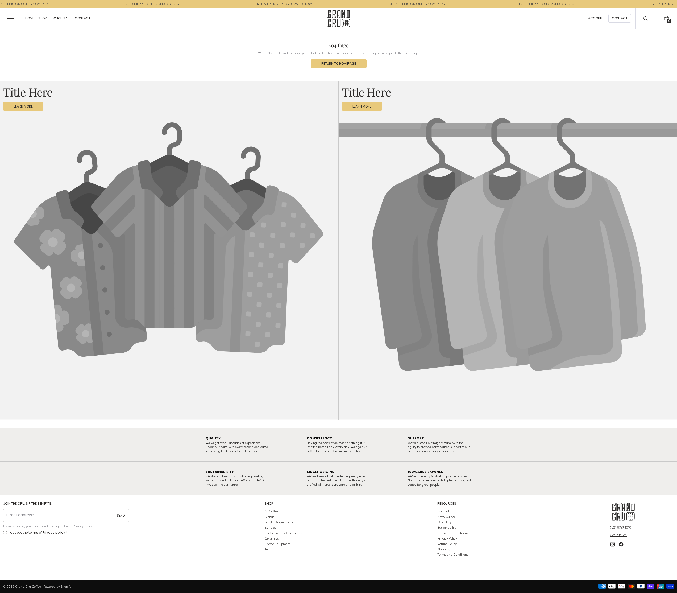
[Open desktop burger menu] (10, 18)
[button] (646, 18)
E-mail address (19, 515)
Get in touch (618, 535)
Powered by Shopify (57, 586)
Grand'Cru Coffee (28, 586)
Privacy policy (54, 532)
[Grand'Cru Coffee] (623, 511)
